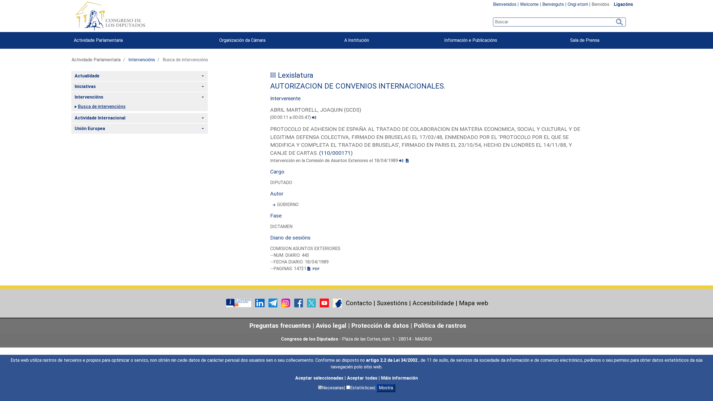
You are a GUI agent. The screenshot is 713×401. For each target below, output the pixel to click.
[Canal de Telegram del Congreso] (273, 302)
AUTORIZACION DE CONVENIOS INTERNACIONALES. (358, 86)
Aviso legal (331, 325)
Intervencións (141, 59)
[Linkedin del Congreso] (260, 302)
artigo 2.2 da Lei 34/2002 (392, 360)
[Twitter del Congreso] (312, 302)
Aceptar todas (363, 378)
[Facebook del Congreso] (299, 302)
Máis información (399, 378)
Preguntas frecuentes (280, 325)
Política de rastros (440, 325)
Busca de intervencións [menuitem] (102, 106)
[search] (559, 22)
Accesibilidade (433, 303)
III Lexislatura (291, 75)
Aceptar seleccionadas (320, 378)
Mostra (386, 387)
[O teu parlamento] (239, 302)
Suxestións (392, 303)
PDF (315, 268)
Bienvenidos (504, 4)
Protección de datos (380, 325)
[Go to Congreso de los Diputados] (110, 16)
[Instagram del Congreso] (286, 302)
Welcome (529, 4)
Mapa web (473, 303)
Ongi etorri (578, 4)
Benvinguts (553, 4)
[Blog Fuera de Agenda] (337, 302)
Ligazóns (623, 4)
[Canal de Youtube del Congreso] (324, 302)
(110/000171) (336, 153)
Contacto (359, 303)
